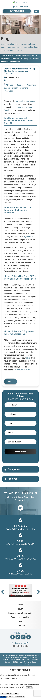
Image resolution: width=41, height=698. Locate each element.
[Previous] (2, 592)
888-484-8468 (22, 7)
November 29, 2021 (13, 77)
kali (7, 80)
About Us (20, 609)
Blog (20, 621)
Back (10, 381)
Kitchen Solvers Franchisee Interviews (21, 56)
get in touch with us (21, 370)
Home (3, 56)
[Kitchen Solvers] (20, 2)
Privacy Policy (24, 664)
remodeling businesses (25, 101)
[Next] (38, 592)
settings (29, 687)
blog (28, 358)
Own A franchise (17, 11)
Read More (34, 660)
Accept (3, 696)
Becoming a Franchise (20, 617)
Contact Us (20, 625)
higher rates (29, 236)
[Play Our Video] (20, 508)
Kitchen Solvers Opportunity (20, 613)
